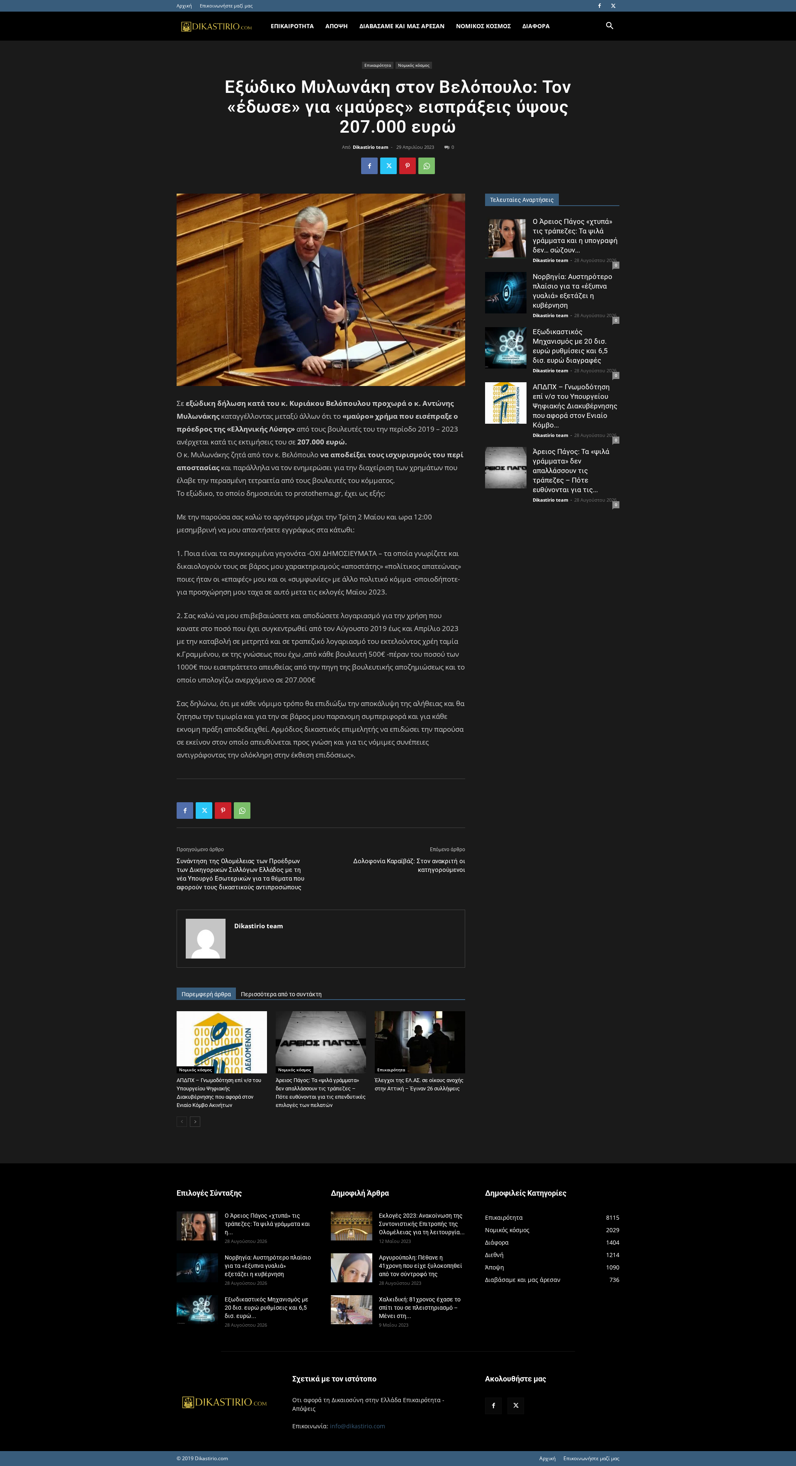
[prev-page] (182, 1121)
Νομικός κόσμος (414, 65)
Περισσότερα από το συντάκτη (281, 994)
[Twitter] (613, 6)
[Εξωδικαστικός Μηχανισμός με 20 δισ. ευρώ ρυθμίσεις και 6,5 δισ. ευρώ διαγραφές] (506, 348)
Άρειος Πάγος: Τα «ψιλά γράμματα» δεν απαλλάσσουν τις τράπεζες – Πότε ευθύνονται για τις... (571, 470)
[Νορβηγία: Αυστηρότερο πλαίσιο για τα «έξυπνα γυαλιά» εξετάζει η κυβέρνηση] (506, 292)
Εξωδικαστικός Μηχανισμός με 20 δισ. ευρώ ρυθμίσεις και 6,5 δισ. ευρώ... (266, 1307)
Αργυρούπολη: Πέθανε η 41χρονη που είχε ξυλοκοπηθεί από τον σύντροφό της (420, 1265)
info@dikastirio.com (357, 1426)
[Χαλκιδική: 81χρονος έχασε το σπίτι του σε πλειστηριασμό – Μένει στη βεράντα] (351, 1309)
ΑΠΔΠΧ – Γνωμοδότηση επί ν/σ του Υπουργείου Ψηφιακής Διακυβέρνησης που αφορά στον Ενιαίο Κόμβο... (575, 406)
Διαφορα (536, 26)
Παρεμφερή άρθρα (206, 994)
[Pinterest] (407, 166)
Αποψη (336, 26)
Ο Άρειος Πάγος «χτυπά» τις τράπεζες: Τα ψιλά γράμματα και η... (267, 1223)
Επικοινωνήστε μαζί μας (226, 5)
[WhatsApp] (426, 166)
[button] (609, 27)
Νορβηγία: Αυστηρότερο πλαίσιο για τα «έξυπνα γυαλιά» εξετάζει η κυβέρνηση (268, 1265)
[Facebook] (599, 6)
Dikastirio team (370, 147)
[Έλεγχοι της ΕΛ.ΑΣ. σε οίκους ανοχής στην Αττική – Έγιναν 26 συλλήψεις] (420, 1042)
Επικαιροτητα (292, 26)
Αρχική (184, 5)
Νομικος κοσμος (483, 26)
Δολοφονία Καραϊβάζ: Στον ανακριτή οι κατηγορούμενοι (409, 865)
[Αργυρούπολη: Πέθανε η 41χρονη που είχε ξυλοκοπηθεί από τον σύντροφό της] (351, 1267)
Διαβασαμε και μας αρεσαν (401, 26)
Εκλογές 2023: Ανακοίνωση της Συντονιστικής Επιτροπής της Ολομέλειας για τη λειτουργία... (422, 1223)
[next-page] (195, 1121)
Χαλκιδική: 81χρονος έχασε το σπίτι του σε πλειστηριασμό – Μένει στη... (420, 1307)
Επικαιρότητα (377, 65)
